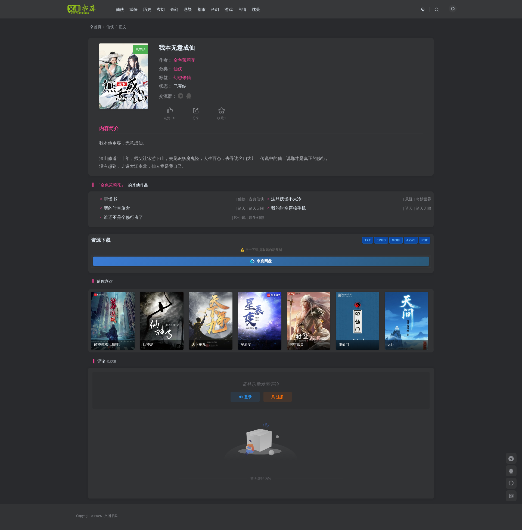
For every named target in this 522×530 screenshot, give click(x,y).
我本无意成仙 (177, 47)
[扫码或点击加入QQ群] (188, 95)
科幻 (215, 9)
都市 (201, 9)
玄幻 (161, 9)
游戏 (229, 9)
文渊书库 (110, 515)
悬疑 (188, 9)
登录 (248, 396)
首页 (97, 26)
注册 (280, 396)
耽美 (256, 9)
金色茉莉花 (184, 60)
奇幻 (174, 9)
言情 (242, 9)
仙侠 (120, 9)
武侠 (133, 9)
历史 (147, 9)
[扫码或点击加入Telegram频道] (180, 95)
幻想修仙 (182, 77)
